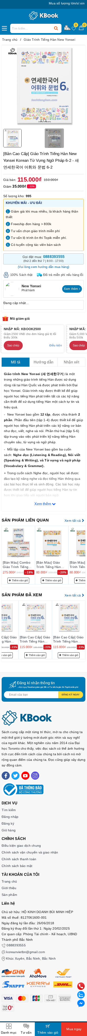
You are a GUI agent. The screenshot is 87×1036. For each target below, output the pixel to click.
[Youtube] (25, 776)
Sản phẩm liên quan (25, 520)
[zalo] (81, 994)
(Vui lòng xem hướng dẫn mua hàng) (43, 267)
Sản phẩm (9, 895)
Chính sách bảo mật (17, 866)
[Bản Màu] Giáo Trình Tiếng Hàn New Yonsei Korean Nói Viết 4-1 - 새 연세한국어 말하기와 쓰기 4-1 (51, 565)
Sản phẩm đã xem (22, 594)
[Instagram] (35, 776)
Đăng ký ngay (71, 694)
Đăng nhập (10, 817)
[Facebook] (6, 776)
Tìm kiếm (9, 810)
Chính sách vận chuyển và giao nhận (30, 852)
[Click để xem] (43, 85)
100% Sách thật (21, 275)
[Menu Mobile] (6, 28)
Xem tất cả (73, 520)
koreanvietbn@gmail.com (25, 952)
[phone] (81, 986)
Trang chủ (9, 881)
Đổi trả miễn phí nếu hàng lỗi (63, 275)
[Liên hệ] (81, 1003)
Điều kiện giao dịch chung (21, 845)
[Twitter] (15, 776)
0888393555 (16, 945)
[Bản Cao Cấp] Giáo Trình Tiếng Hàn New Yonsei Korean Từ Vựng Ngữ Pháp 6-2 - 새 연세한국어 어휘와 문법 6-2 (35, 639)
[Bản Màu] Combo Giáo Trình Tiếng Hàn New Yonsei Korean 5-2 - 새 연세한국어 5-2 (17, 565)
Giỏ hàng (9, 830)
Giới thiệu (9, 888)
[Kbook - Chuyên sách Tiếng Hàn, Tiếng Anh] (43, 15)
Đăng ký (8, 823)
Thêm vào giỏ (19, 580)
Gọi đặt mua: (44, 259)
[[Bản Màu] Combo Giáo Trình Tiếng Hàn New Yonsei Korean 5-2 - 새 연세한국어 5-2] (18, 542)
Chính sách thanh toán (19, 859)
